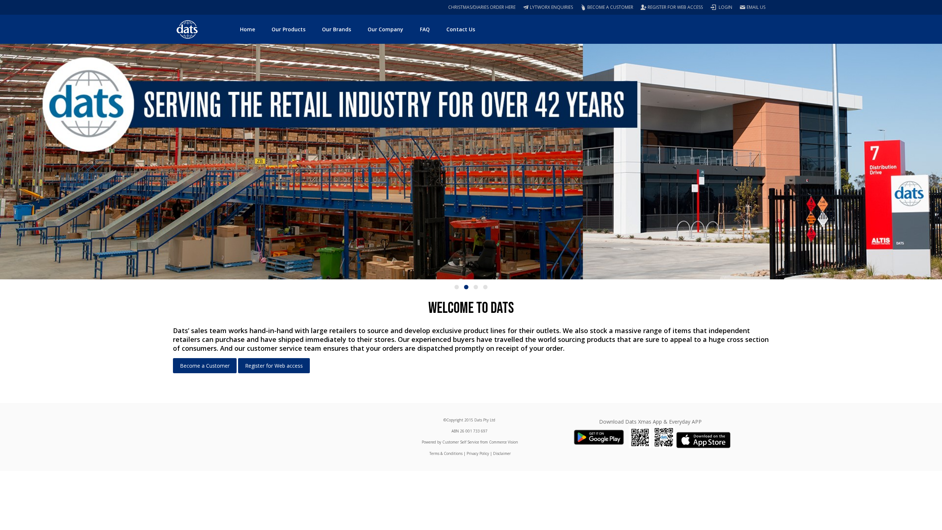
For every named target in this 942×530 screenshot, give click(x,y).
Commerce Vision (503, 442)
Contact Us (460, 29)
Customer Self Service (460, 442)
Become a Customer (205, 365)
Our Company (385, 29)
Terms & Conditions (446, 453)
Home (247, 29)
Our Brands (336, 29)
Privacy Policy (478, 453)
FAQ (425, 29)
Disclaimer (502, 453)
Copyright (454, 420)
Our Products (288, 29)
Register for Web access (274, 365)
